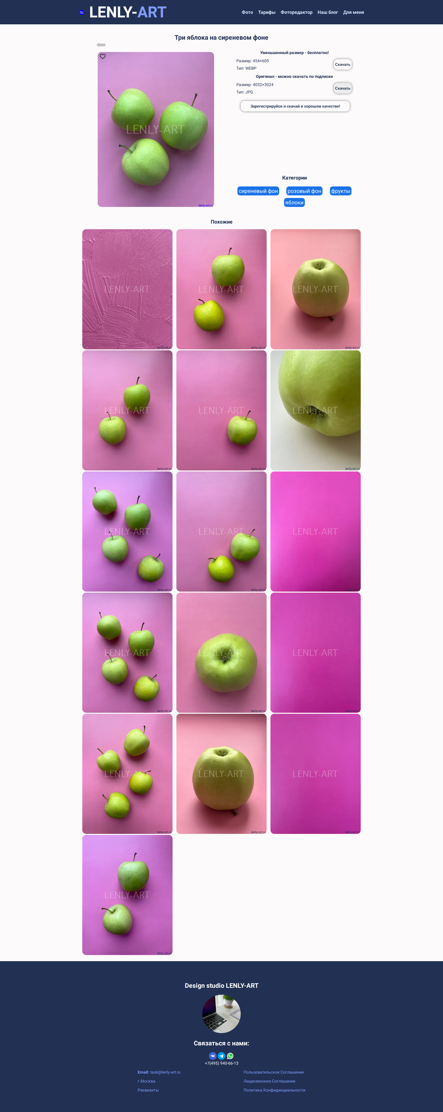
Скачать (342, 64)
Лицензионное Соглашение (269, 1081)
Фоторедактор (297, 12)
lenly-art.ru (206, 205)
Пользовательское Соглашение (274, 1072)
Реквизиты (148, 1090)
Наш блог (328, 12)
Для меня (353, 12)
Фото (247, 12)
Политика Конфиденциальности (274, 1090)
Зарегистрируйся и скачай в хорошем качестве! (295, 106)
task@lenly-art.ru (165, 1072)
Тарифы (267, 12)
